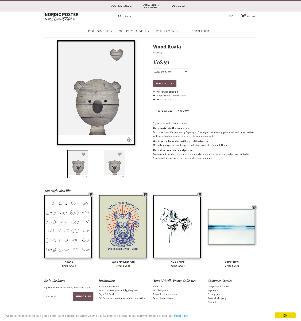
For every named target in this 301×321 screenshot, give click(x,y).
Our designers (201, 31)
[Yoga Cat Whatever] (123, 227)
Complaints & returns (219, 286)
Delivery (183, 111)
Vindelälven (232, 262)
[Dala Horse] (177, 227)
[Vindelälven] (232, 227)
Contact (212, 302)
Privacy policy (215, 294)
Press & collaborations (165, 294)
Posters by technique (132, 31)
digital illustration (198, 141)
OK (285, 315)
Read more (181, 315)
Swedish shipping (217, 298)
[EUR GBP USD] (233, 16)
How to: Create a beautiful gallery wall (118, 290)
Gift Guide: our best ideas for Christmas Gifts (122, 298)
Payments (213, 290)
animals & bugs (166, 136)
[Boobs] (69, 227)
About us (157, 286)
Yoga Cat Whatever (123, 262)
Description (164, 111)
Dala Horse (177, 262)
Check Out (252, 16)
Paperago (158, 52)
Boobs (69, 262)
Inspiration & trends (109, 286)
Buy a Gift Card (106, 294)
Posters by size (166, 31)
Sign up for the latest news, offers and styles (67, 287)
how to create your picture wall (197, 136)
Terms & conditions (163, 298)
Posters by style (99, 31)
